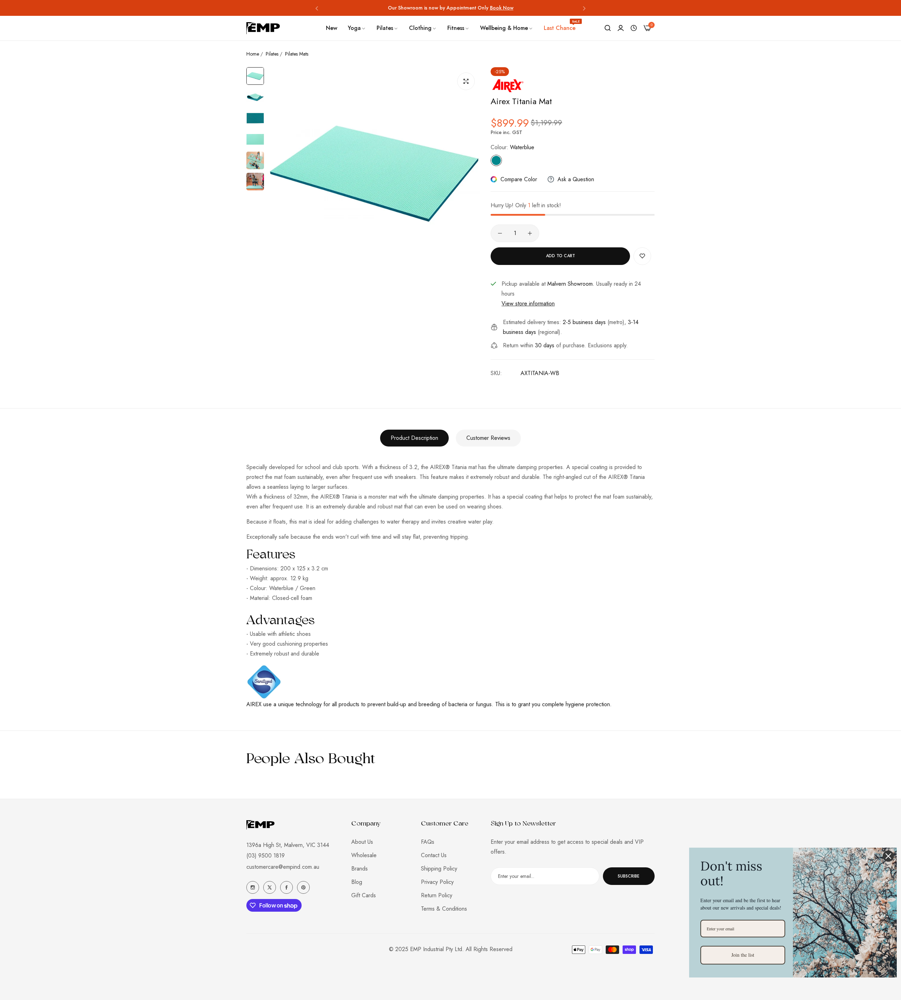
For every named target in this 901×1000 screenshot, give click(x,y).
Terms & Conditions (444, 909)
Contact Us (434, 855)
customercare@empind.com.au (282, 867)
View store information (528, 303)
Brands (359, 869)
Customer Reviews (488, 438)
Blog (356, 882)
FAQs (427, 842)
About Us (362, 842)
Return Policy (436, 895)
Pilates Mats (296, 53)
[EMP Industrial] (263, 28)
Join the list (742, 954)
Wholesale (364, 855)
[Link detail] (252, 887)
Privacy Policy (437, 882)
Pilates (272, 53)
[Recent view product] (634, 28)
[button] (316, 8)
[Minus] (500, 233)
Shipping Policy (439, 869)
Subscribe (628, 876)
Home (252, 53)
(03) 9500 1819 (265, 856)
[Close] (888, 856)
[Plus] (530, 233)
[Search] (608, 28)
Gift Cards (363, 895)
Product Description (414, 438)
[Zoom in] (466, 81)
